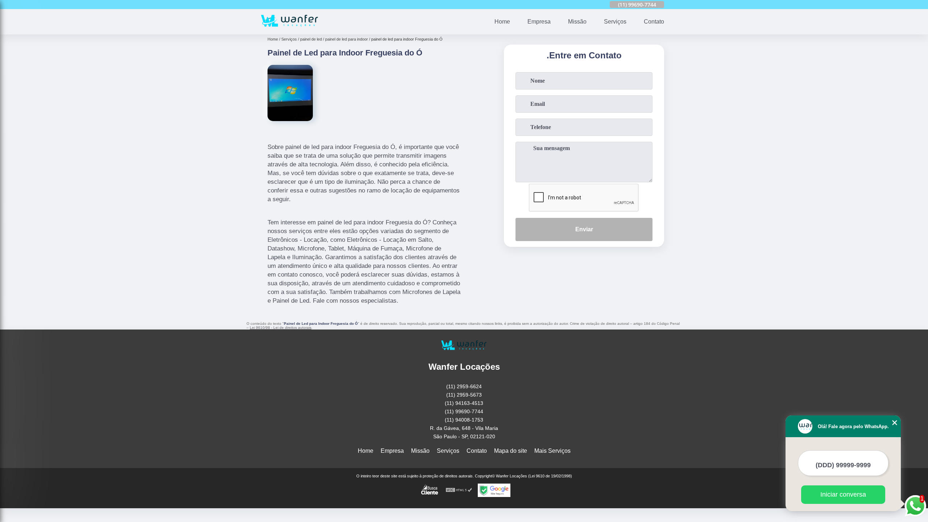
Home (502, 21)
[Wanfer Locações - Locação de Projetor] (289, 30)
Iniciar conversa (843, 494)
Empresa (539, 21)
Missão (577, 21)
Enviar (584, 229)
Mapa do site (510, 451)
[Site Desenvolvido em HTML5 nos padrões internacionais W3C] (459, 490)
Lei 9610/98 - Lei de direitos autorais (280, 328)
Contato (654, 21)
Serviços (615, 21)
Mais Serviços (552, 451)
